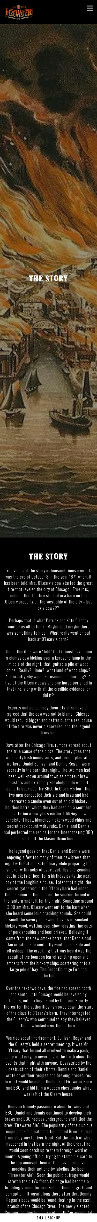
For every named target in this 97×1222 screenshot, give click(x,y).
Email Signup (49, 1217)
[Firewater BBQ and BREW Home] (21, 12)
